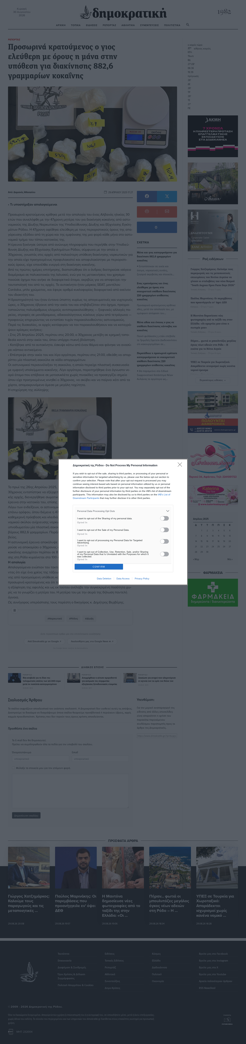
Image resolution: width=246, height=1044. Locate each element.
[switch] (164, 518)
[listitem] (123, 511)
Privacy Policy (142, 578)
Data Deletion (104, 578)
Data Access (123, 578)
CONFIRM (99, 567)
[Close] (181, 465)
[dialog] (123, 522)
